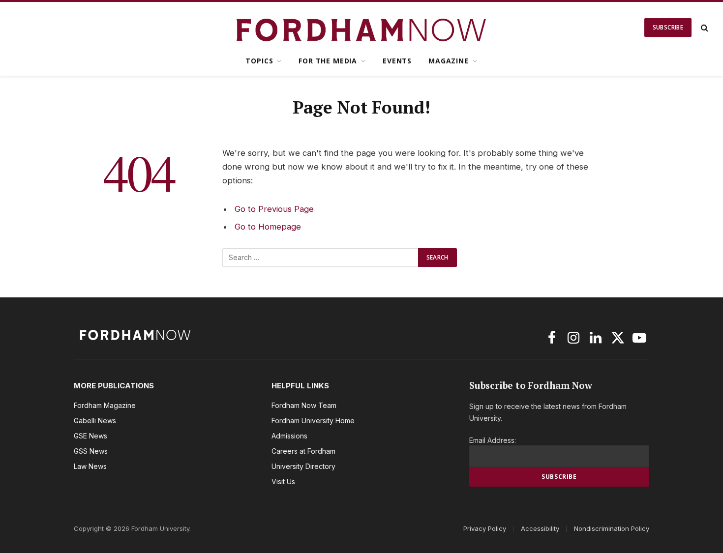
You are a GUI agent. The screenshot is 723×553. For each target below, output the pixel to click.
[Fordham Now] (362, 27)
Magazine (448, 60)
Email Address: (492, 440)
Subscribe (668, 27)
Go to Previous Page (274, 209)
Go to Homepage (268, 227)
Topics (259, 60)
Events (397, 60)
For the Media (328, 60)
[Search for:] (320, 257)
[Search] (703, 28)
